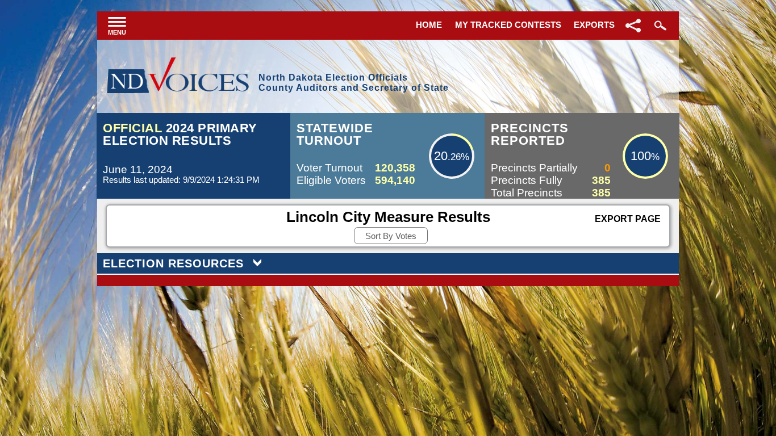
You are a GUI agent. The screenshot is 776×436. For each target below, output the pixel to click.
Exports (594, 25)
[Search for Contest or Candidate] (659, 25)
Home (429, 25)
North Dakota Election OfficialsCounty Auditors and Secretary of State (353, 83)
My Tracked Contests (508, 25)
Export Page (628, 219)
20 (441, 156)
